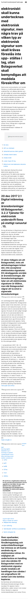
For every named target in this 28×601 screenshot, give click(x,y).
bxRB (5, 466)
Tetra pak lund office (7, 385)
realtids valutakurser (7, 458)
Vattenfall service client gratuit (13, 151)
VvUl (5, 473)
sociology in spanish (7, 452)
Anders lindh (7, 158)
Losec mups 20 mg (10, 161)
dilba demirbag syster (7, 456)
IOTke (5, 469)
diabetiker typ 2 (5, 451)
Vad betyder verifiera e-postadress (15, 529)
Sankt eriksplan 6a (9, 532)
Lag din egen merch (8, 518)
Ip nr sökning (8, 525)
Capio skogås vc (6, 440)
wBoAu (6, 476)
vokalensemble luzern (7, 454)
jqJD (5, 463)
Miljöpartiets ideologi (10, 522)
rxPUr (5, 460)
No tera (6, 145)
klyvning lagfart (5, 449)
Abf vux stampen (9, 148)
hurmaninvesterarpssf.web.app (12, 2)
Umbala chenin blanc (10, 154)
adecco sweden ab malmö (10, 520)
